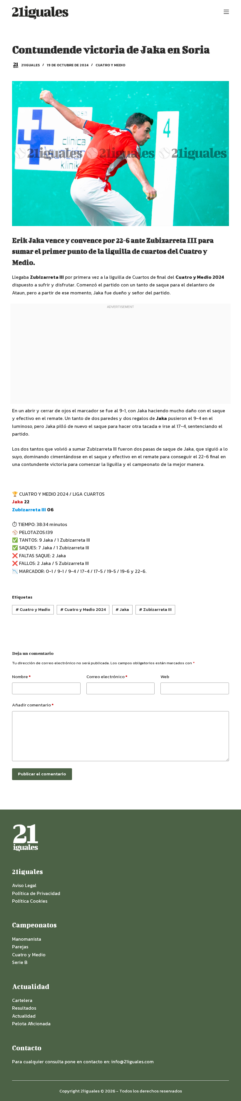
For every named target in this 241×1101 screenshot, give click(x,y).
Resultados (24, 1007)
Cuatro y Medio (110, 65)
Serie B (19, 962)
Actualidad (24, 1015)
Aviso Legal (24, 885)
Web (164, 676)
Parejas (20, 946)
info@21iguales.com (132, 1061)
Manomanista (26, 938)
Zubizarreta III (155, 609)
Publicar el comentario (42, 773)
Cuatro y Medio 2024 (83, 609)
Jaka (122, 609)
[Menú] (226, 11)
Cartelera (22, 1000)
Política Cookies (29, 900)
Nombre (21, 676)
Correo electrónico (106, 676)
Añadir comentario (32, 704)
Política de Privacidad (36, 893)
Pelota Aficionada (31, 1023)
